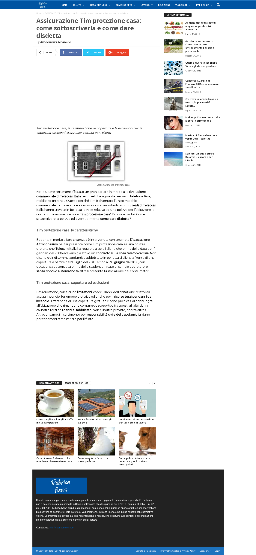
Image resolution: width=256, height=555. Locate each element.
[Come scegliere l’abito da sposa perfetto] (96, 441)
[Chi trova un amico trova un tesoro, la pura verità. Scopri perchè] (173, 104)
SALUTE (77, 5)
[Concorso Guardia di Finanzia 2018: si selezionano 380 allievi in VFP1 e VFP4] (173, 86)
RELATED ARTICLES (49, 383)
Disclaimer (205, 550)
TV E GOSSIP (202, 5)
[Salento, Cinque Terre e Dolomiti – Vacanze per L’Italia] (173, 159)
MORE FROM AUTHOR (76, 383)
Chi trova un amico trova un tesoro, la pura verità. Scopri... (201, 102)
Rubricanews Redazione (55, 42)
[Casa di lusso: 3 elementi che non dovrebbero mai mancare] (55, 441)
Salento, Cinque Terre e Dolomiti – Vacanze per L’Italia (199, 157)
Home (64, 5)
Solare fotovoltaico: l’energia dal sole (95, 421)
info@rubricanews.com (61, 527)
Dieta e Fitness (98, 5)
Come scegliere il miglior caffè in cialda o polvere (54, 421)
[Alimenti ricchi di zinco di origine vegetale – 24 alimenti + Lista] (173, 28)
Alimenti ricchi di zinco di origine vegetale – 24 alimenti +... (200, 26)
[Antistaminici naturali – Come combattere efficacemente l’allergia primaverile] (173, 46)
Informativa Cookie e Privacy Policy (177, 550)
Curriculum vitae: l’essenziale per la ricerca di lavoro (136, 421)
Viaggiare (181, 5)
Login (217, 550)
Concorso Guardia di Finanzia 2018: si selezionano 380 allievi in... (202, 84)
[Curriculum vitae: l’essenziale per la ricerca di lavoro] (137, 403)
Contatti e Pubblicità (145, 550)
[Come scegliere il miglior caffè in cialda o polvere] (55, 403)
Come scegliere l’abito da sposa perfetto (93, 459)
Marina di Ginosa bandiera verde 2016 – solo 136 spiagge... (201, 139)
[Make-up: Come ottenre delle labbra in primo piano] (173, 123)
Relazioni (164, 5)
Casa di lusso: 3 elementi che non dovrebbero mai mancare (54, 459)
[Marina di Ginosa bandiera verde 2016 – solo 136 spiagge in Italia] (173, 141)
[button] (218, 5)
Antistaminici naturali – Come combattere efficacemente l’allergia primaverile (199, 46)
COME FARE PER (124, 5)
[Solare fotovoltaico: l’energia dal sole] (96, 403)
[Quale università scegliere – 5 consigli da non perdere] (173, 68)
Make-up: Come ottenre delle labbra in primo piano (202, 119)
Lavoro (145, 5)
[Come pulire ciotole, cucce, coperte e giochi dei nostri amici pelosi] (137, 441)
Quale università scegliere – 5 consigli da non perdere (202, 64)
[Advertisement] (96, 94)
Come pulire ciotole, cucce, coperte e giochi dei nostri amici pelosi (135, 461)
